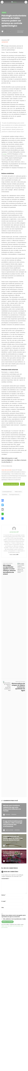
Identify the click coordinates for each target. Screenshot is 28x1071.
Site (2, 907)
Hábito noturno (18, 491)
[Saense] (14, 2)
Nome (3, 895)
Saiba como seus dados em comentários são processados (12, 926)
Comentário (5, 878)
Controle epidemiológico (7, 491)
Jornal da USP (7, 32)
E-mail (3, 901)
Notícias (4, 12)
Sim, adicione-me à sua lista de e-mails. (14, 919)
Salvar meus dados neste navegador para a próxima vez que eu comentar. (13, 916)
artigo (4, 154)
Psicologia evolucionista (14, 494)
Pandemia (4, 494)
